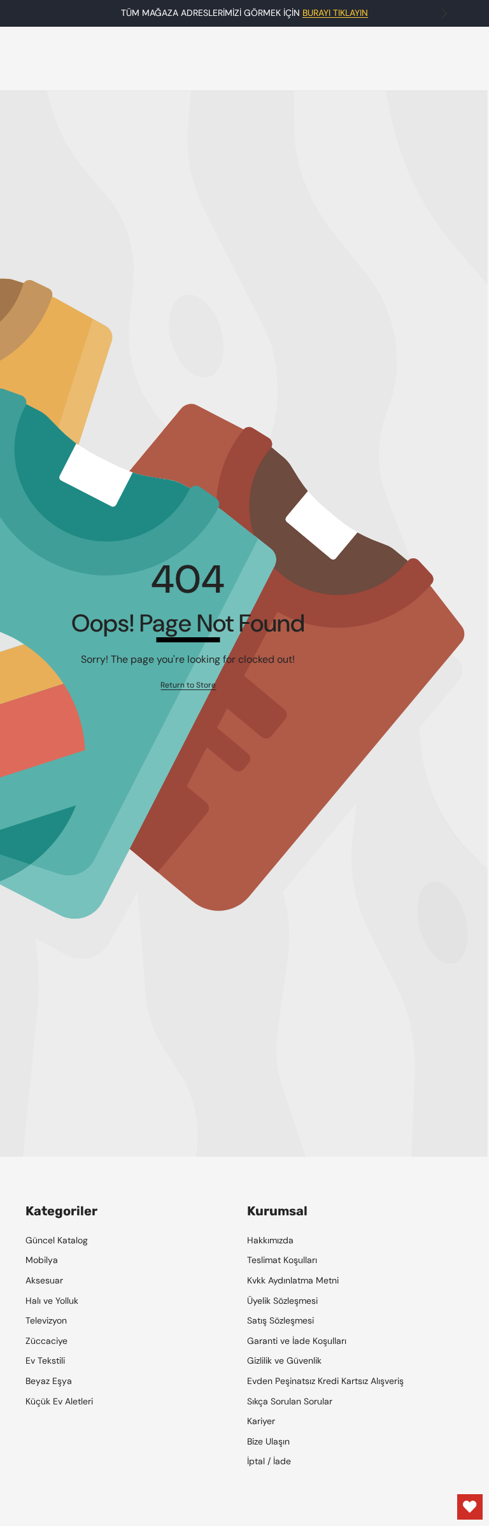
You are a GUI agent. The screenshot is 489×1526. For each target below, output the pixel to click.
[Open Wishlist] (470, 1507)
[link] (188, 685)
